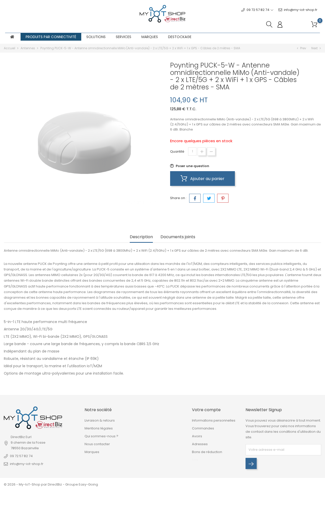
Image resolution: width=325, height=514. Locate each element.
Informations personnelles (213, 420)
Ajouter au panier (206, 179)
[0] (314, 24)
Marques (92, 451)
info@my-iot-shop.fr (300, 9)
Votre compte (206, 410)
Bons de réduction (207, 451)
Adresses (200, 444)
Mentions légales (99, 428)
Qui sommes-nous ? (101, 436)
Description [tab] (141, 237)
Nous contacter (97, 444)
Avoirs (197, 436)
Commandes (203, 428)
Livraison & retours (100, 420)
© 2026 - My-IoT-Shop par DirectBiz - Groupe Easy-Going (51, 484)
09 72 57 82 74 (21, 456)
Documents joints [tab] (177, 237)
